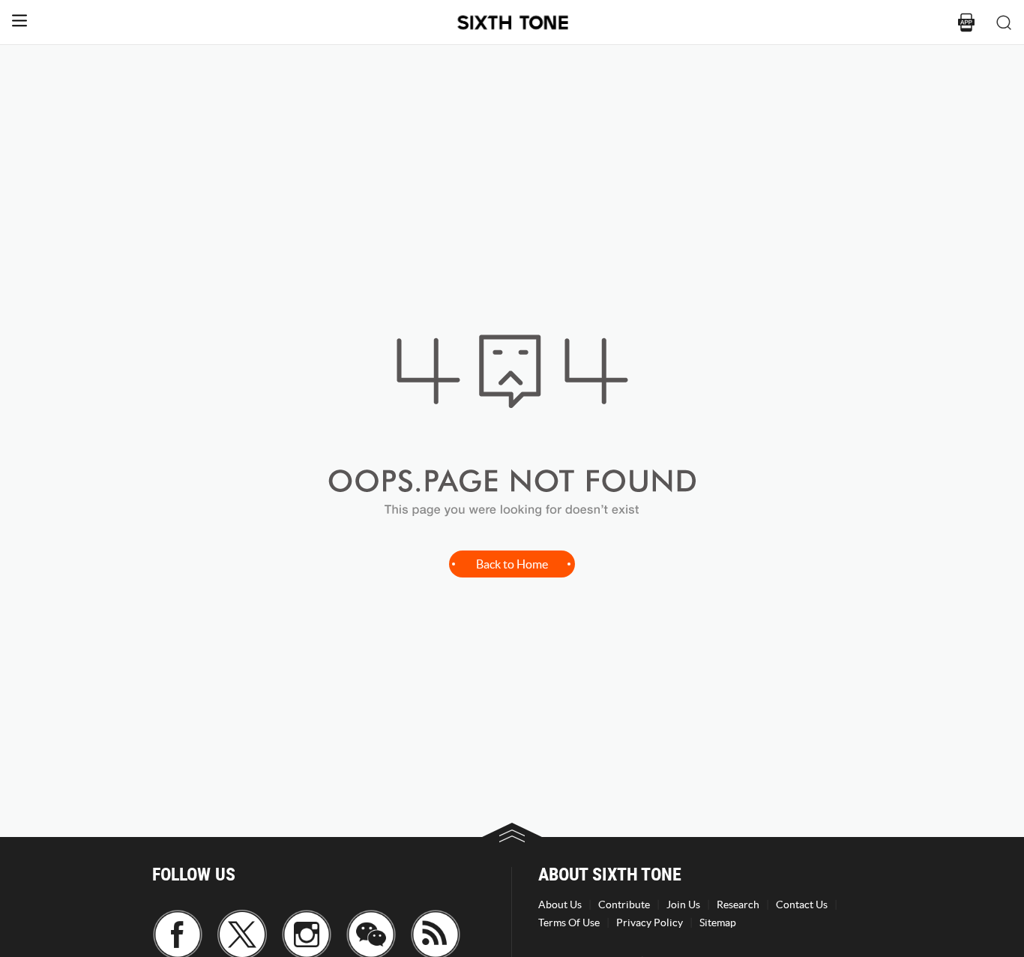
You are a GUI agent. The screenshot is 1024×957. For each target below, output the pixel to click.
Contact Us (802, 904)
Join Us (683, 904)
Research (738, 904)
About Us (560, 904)
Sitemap (717, 922)
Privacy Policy (649, 922)
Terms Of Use (569, 922)
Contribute (624, 904)
